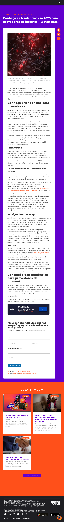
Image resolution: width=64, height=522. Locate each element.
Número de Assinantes (15, 348)
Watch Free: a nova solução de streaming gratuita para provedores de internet (46, 418)
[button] (59, 2)
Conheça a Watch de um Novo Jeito (19, 14)
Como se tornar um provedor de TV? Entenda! (17, 458)
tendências (33, 373)
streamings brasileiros (41, 253)
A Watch (6, 518)
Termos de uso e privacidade (21, 518)
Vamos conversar (14, 365)
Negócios (19, 371)
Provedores (26, 371)
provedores (26, 373)
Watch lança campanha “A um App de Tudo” (17, 416)
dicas (20, 373)
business (15, 373)
